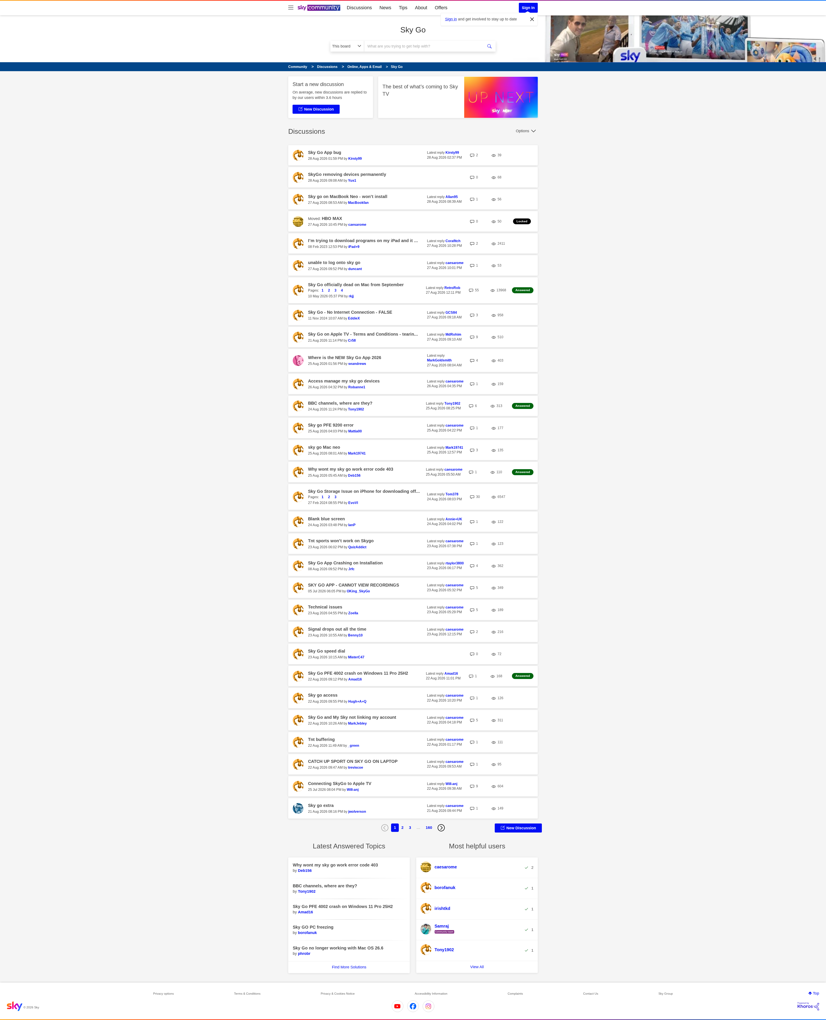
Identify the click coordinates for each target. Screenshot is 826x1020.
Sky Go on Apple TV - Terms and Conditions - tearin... (363, 334)
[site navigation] (290, 7)
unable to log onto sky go (334, 262)
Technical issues (325, 607)
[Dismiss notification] (532, 19)
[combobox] (423, 46)
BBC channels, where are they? (340, 403)
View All (477, 967)
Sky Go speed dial (326, 651)
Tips (403, 7)
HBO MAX (332, 218)
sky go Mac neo (324, 447)
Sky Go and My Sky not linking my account (352, 717)
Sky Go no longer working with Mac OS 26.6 (338, 948)
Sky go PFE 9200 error (331, 425)
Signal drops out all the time (337, 629)
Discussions (359, 7)
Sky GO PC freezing (313, 927)
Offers (441, 7)
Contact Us (590, 993)
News (385, 7)
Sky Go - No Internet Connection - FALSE (350, 312)
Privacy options (163, 993)
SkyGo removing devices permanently (347, 174)
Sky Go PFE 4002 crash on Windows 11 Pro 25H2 (358, 673)
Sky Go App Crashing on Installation (345, 563)
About (421, 7)
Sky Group (665, 993)
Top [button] (816, 993)
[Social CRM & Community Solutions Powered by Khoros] (808, 1006)
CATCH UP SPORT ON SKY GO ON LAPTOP (353, 761)
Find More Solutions (349, 967)
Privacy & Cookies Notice (338, 993)
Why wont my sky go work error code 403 (350, 469)
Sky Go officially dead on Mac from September (356, 284)
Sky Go (413, 29)
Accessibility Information (431, 993)
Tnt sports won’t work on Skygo (341, 540)
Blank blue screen (326, 518)
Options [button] (522, 131)
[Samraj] (439, 934)
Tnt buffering (321, 739)
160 (429, 827)
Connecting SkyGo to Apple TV (339, 783)
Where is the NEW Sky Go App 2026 (344, 357)
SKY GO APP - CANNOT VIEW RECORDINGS (353, 585)
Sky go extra (321, 805)
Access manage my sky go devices (344, 381)
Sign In (528, 8)
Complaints (515, 993)
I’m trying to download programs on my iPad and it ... (363, 240)
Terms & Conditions (247, 993)
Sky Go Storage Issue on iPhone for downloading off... (364, 491)
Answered (522, 290)
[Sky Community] (319, 8)
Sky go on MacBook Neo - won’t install (347, 196)
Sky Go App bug (324, 152)
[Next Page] (441, 827)
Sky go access (322, 695)
